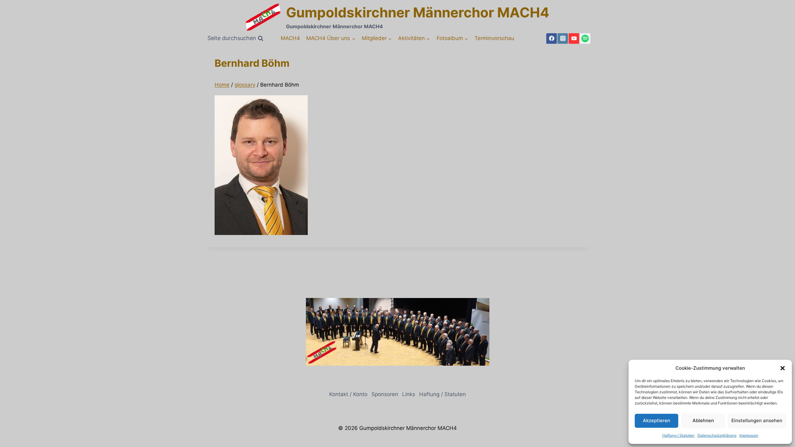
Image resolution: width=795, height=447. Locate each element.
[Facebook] (551, 38)
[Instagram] (562, 38)
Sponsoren (384, 394)
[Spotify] (585, 38)
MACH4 (290, 38)
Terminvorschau (494, 38)
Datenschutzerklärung (716, 435)
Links (408, 394)
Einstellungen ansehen (756, 420)
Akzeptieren (656, 420)
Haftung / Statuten (678, 435)
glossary (244, 85)
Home (222, 85)
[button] (782, 368)
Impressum (748, 435)
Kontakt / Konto (348, 394)
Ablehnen (703, 420)
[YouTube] (574, 38)
